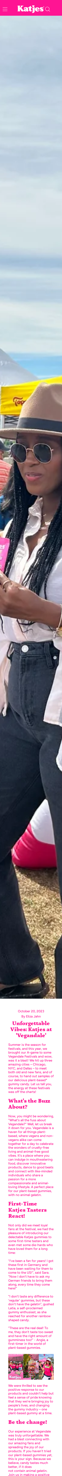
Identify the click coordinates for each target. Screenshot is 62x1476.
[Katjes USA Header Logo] (31, 9)
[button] (47, 9)
